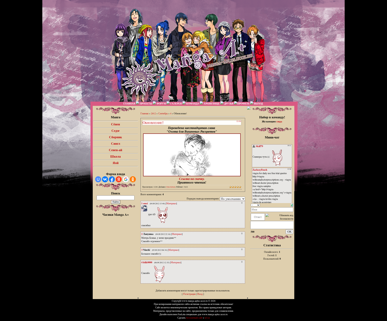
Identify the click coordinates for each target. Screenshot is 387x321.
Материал (171, 203)
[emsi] (147, 214)
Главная (144, 113)
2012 (153, 113)
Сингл (115, 143)
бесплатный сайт (194, 317)
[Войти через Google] (126, 179)
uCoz (207, 317)
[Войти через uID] (98, 179)
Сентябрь (163, 113)
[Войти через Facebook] (112, 179)
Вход (200, 293)
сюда (279, 121)
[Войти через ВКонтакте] (105, 179)
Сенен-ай (115, 150)
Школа (115, 156)
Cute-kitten (170, 187)
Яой (116, 163)
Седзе (115, 130)
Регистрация (189, 293)
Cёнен (115, 124)
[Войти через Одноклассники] (133, 179)
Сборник (115, 137)
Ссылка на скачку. (192, 179)
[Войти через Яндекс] (119, 179)
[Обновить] (292, 204)
